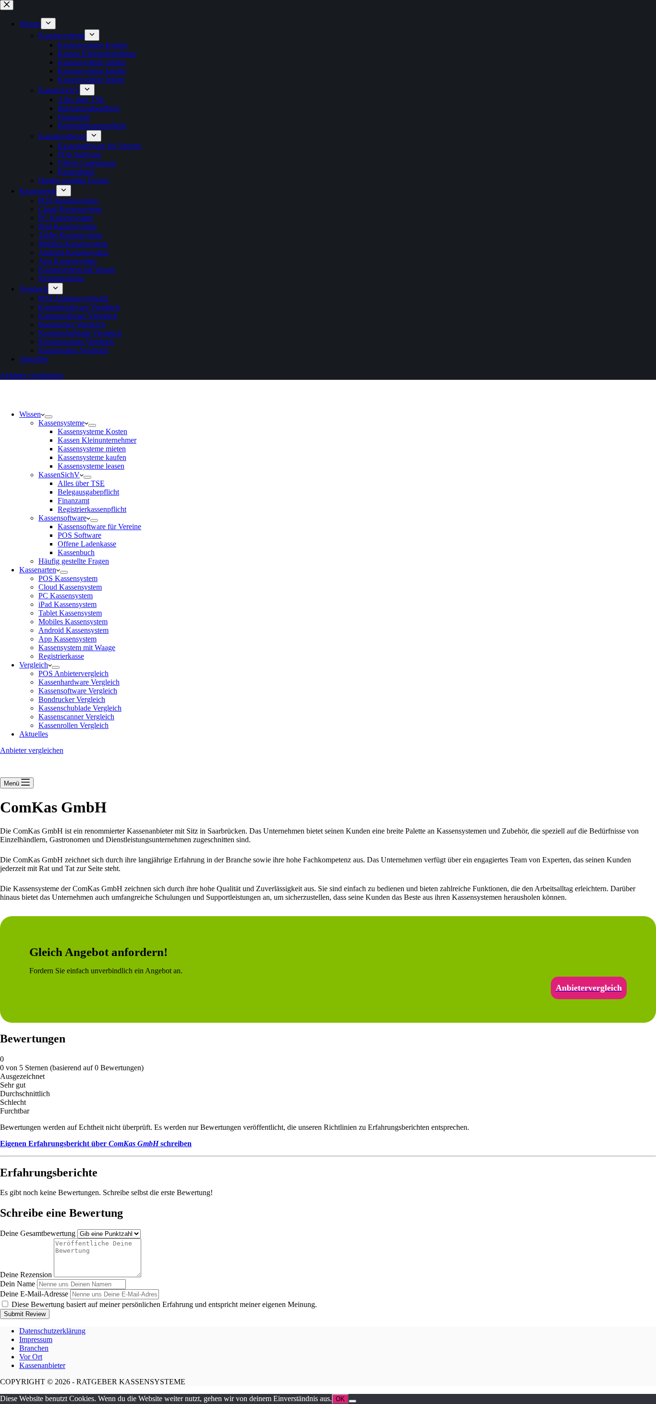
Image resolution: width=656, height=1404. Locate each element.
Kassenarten (37, 570)
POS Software (79, 535)
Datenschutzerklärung (52, 1331)
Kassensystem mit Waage (76, 647)
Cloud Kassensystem (70, 587)
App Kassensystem (67, 639)
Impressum (35, 1339)
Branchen (34, 1348)
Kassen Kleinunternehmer (97, 440)
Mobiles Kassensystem (73, 621)
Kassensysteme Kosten (92, 431)
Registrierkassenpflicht (92, 509)
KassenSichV (59, 475)
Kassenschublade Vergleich (79, 708)
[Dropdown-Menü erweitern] (48, 416)
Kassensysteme (61, 423)
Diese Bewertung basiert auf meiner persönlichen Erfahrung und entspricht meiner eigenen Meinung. (164, 1304)
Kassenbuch (76, 552)
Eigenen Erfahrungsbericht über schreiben (96, 1143)
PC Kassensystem (65, 596)
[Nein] (352, 1401)
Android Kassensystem (73, 630)
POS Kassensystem (67, 578)
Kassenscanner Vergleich (76, 717)
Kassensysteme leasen (91, 466)
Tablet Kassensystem (70, 613)
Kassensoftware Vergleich (77, 691)
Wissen (30, 414)
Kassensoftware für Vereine (99, 526)
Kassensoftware (62, 518)
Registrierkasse (61, 656)
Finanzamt (73, 500)
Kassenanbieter (42, 1365)
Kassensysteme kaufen (92, 457)
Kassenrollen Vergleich (73, 725)
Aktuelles (33, 734)
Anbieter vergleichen (31, 750)
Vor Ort (30, 1357)
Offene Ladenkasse (87, 544)
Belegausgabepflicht (88, 492)
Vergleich (33, 665)
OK (340, 1399)
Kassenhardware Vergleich (79, 682)
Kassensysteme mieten (92, 449)
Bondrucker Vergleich (71, 699)
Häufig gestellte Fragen (73, 561)
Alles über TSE (81, 483)
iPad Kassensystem (67, 604)
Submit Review (25, 1314)
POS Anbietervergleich (73, 673)
